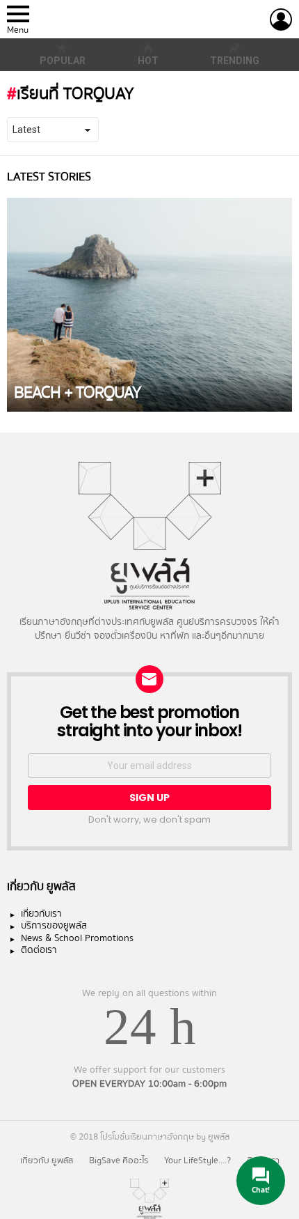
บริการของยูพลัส (54, 926)
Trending (234, 60)
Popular (63, 60)
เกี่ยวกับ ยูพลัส (46, 1160)
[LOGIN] (281, 19)
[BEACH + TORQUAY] (149, 305)
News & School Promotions (77, 939)
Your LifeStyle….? (197, 1160)
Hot (148, 60)
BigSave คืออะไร (118, 1160)
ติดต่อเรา (39, 951)
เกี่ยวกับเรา (41, 914)
